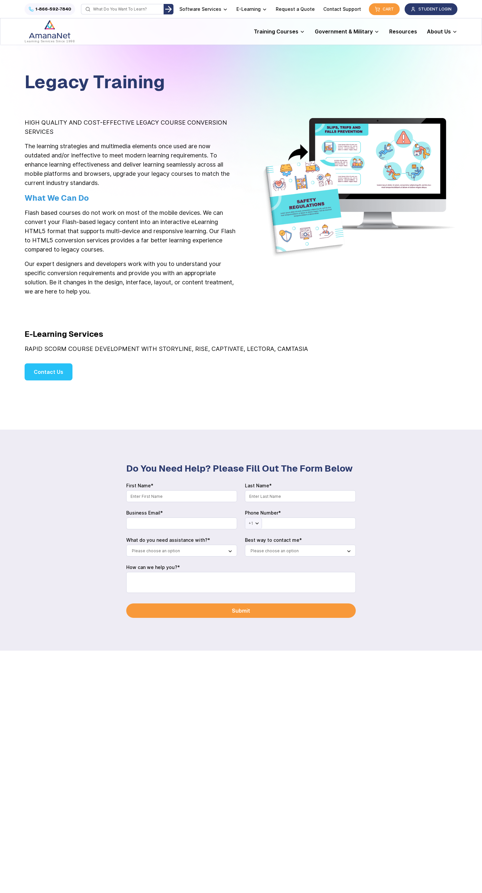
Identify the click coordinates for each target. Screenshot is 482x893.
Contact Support (342, 9)
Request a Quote (295, 9)
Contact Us (48, 372)
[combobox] (182, 550)
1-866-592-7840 (53, 9)
